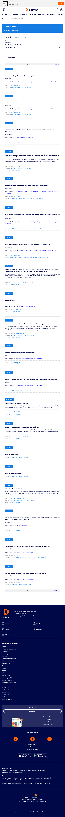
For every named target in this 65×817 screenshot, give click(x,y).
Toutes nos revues (48, 724)
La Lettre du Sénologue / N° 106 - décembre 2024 (22, 437)
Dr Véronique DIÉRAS (15, 557)
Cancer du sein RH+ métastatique (26, 552)
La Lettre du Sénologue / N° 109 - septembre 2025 (23, 335)
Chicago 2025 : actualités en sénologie (17, 403)
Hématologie (23, 14)
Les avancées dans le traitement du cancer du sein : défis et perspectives (26, 324)
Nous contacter (32, 732)
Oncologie (15, 14)
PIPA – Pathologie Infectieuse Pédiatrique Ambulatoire (17, 783)
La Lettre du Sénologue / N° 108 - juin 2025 (21, 413)
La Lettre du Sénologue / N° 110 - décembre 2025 (22, 283)
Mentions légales (12, 812)
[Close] (1, 3)
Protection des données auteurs (42, 812)
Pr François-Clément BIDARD (39, 557)
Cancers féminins (22, 525)
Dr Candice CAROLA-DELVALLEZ (28, 198)
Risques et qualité (7, 699)
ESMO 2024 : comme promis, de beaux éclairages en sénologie (22, 427)
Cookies (55, 812)
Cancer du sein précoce (11, 454)
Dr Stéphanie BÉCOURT (25, 87)
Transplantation (6, 692)
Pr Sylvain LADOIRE (25, 457)
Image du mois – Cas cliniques (36, 770)
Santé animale (5, 690)
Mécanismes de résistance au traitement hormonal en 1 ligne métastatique (27, 546)
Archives (32, 747)
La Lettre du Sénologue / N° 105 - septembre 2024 (23, 500)
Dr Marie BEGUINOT (26, 364)
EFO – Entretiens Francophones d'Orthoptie (37, 778)
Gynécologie (5, 654)
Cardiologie (5, 646)
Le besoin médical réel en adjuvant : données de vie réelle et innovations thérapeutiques (31, 379)
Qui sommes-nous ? (32, 744)
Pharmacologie (6, 675)
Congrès (38, 623)
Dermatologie (51, 14)
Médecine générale (7, 666)
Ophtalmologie (6, 673)
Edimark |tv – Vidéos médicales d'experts (13, 770)
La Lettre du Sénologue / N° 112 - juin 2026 (21, 168)
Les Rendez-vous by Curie (42, 783)
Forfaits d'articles (48, 721)
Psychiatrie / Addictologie (9, 682)
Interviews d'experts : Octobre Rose (27, 306)
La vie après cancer (10, 300)
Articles (7, 623)
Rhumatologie (5, 687)
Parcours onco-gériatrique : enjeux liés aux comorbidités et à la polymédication (28, 244)
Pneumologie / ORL (7, 678)
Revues (7, 635)
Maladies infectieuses (8, 661)
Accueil (6, 14)
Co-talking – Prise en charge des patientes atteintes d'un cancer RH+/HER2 (37, 82)
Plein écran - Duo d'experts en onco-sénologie (30, 358)
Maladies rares (6, 663)
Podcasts (39, 629)
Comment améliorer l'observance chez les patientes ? (20, 352)
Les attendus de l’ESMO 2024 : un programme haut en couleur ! (24, 489)
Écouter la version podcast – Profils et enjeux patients (20, 76)
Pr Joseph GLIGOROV (15, 87)
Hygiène (4, 697)
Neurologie (5, 668)
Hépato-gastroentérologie (37, 14)
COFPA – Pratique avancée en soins (12, 778)
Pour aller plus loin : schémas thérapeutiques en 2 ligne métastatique (25, 573)
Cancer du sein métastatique (13, 473)
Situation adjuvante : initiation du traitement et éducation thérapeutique (26, 185)
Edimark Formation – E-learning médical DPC (14, 772)
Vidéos (7, 629)
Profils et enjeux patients (12, 103)
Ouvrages (48, 719)
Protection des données (25, 812)
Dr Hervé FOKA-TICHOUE (42, 198)
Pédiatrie (4, 685)
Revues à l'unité (47, 717)
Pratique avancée (7, 680)
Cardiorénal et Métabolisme (9, 649)
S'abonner (32, 711)
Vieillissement (5, 694)
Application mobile (32, 749)
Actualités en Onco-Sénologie (25, 137)
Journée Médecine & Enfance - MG (11, 780)
